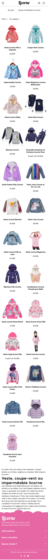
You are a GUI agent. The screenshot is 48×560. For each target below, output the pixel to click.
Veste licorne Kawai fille (35, 322)
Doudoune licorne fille (35, 422)
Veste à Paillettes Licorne (35, 387)
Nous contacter (8, 549)
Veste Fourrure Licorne (35, 354)
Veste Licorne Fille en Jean (12, 253)
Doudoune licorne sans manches (12, 455)
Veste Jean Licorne (35, 219)
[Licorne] (24, 3)
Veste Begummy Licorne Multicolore (36, 83)
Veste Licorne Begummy (36, 252)
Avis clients (6, 546)
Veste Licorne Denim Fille (12, 422)
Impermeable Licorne (12, 82)
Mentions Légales (9, 540)
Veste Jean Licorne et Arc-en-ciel (35, 186)
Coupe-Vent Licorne (35, 47)
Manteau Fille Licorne (12, 287)
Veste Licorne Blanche (12, 219)
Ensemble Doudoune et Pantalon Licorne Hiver (35, 151)
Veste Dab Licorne (35, 117)
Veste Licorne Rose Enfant (12, 322)
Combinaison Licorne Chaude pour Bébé (35, 288)
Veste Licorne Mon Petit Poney (12, 388)
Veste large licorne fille (12, 354)
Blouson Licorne (12, 150)
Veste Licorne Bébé (12, 117)
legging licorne (22, 506)
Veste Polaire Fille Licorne (12, 185)
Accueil (11, 10)
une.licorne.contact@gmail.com (14, 553)
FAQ (3, 556)
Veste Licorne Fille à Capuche (12, 48)
